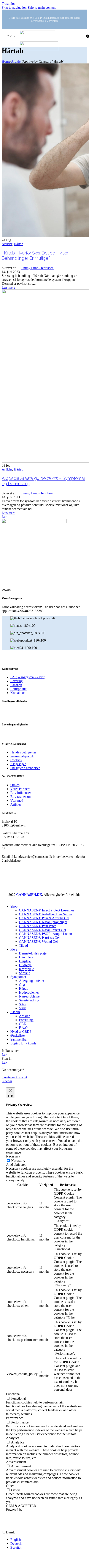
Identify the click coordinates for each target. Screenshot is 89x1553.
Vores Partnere (20, 789)
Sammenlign (18, 1039)
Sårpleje (24, 973)
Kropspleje (26, 969)
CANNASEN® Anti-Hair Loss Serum (45, 914)
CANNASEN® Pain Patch (37, 926)
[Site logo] (37, 38)
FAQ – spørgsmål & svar (27, 677)
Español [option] (15, 1547)
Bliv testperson (20, 796)
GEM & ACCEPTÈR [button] (21, 1506)
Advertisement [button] (16, 1462)
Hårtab (18, 244)
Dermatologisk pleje (32, 953)
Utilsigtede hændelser (25, 768)
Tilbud (23, 945)
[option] (48, 1540)
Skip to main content (41, 7)
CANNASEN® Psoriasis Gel (39, 937)
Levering (16, 681)
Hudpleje (25, 965)
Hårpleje (25, 961)
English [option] (15, 1539)
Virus (22, 1008)
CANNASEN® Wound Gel (38, 941)
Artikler (16, 61)
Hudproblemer (29, 992)
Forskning (26, 1020)
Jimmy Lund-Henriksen (37, 268)
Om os (14, 785)
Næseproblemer (30, 996)
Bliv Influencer (20, 793)
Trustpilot (8, 3)
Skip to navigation (14, 7)
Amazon (16, 685)
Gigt (22, 984)
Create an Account (14, 1077)
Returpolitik (18, 689)
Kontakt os (17, 693)
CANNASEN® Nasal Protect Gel (42, 930)
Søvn (22, 1004)
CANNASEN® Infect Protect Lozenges (46, 910)
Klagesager (18, 764)
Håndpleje (26, 957)
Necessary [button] (13, 1156)
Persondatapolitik (22, 756)
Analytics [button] (12, 1438)
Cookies (16, 760)
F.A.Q (23, 1027)
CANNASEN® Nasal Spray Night (43, 922)
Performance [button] (14, 1418)
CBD (22, 1024)
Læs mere (8, 287)
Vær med (16, 800)
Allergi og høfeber (31, 981)
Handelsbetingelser (23, 752)
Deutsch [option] (16, 1543)
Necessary (18, 1160)
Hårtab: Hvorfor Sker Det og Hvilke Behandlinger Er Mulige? (35, 255)
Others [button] (10, 1486)
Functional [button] (13, 1394)
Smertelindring (29, 1000)
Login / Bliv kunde (23, 1043)
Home (6, 61)
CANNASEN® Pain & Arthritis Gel (44, 918)
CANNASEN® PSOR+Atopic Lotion (45, 934)
